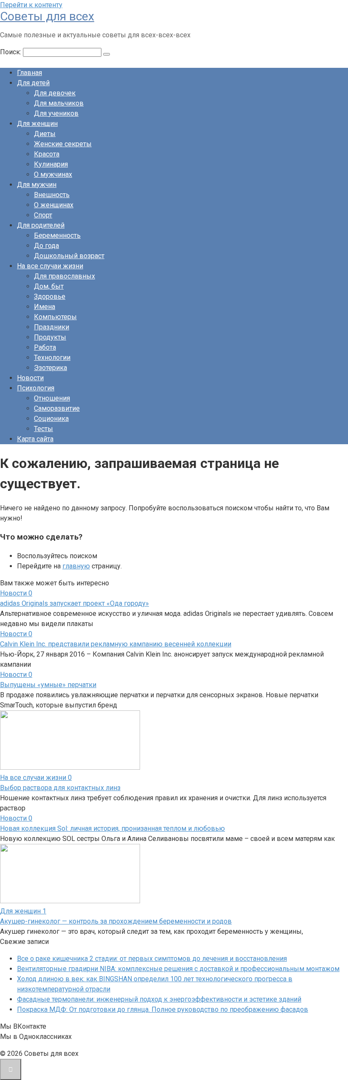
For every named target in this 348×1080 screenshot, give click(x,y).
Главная (29, 73)
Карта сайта (35, 439)
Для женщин (37, 124)
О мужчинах (53, 174)
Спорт (43, 215)
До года (46, 246)
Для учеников (56, 113)
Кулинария (51, 164)
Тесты (43, 429)
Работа (45, 347)
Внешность (52, 195)
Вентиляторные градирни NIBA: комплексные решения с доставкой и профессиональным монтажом (178, 969)
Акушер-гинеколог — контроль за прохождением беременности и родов (116, 921)
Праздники (51, 327)
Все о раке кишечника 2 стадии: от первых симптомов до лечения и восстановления (152, 959)
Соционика (51, 419)
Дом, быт (49, 286)
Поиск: (11, 52)
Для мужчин (36, 185)
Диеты (45, 134)
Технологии (52, 358)
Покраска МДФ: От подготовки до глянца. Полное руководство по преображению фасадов (162, 1009)
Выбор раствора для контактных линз (60, 788)
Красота (46, 154)
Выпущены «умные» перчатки (48, 685)
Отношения (52, 398)
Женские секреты (63, 144)
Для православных (64, 276)
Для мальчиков (59, 103)
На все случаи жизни (50, 266)
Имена (44, 307)
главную (76, 566)
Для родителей (41, 225)
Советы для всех (47, 16)
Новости (30, 378)
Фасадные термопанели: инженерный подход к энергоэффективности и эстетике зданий (159, 999)
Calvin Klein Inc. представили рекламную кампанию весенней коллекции (115, 644)
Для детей (33, 83)
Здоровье (49, 296)
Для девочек (55, 93)
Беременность (57, 235)
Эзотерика (50, 368)
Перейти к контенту (31, 5)
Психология (35, 388)
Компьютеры (55, 317)
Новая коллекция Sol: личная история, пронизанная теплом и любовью (112, 828)
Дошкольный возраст (69, 256)
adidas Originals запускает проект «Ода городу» (74, 603)
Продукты (50, 337)
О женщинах (53, 205)
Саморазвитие (57, 408)
